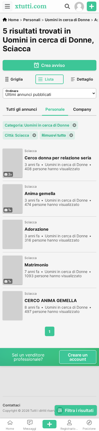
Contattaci (11, 405)
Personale (55, 109)
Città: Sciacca (17, 135)
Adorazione (37, 229)
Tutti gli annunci (21, 109)
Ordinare (12, 91)
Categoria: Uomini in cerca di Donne (37, 125)
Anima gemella (40, 193)
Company (82, 109)
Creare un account (78, 357)
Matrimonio (36, 264)
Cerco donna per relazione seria (58, 157)
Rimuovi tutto (54, 135)
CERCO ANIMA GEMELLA (51, 300)
